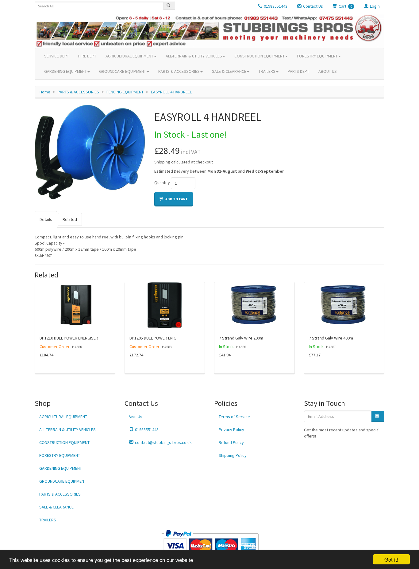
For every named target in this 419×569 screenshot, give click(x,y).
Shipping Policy (233, 455)
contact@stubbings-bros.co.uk (163, 442)
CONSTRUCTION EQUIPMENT (259, 56)
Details (46, 219)
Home (45, 92)
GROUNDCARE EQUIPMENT (122, 71)
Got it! (391, 559)
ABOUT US (327, 71)
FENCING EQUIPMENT (125, 92)
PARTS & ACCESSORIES (179, 71)
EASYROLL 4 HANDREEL (171, 92)
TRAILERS (267, 71)
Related (70, 219)
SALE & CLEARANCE (229, 71)
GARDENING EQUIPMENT (65, 71)
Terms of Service (234, 416)
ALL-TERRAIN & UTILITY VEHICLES (194, 56)
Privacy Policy (231, 429)
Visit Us (135, 416)
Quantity (162, 182)
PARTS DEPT (298, 71)
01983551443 (147, 429)
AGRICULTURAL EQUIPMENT (129, 56)
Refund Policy (231, 442)
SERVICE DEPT (56, 56)
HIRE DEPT (87, 56)
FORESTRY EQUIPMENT (317, 56)
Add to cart (176, 199)
